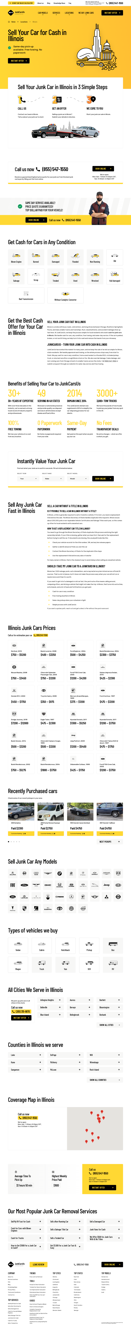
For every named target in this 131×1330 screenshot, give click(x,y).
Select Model (72, 473)
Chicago (55, 1297)
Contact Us (11, 1295)
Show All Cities (106, 1025)
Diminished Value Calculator (38, 1292)
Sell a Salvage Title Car (59, 1229)
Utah (75, 1279)
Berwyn (73, 1007)
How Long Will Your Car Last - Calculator (37, 1295)
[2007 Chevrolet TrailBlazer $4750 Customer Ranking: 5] (110, 812)
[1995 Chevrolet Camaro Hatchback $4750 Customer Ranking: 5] (80, 812)
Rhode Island (77, 1292)
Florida (76, 1308)
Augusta (55, 1287)
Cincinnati (56, 1279)
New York (76, 1277)
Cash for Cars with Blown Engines (21, 1229)
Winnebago (94, 1062)
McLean (53, 1069)
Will (91, 1055)
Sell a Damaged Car (97, 1221)
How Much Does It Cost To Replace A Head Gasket (37, 1318)
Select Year (21, 473)
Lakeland (55, 1284)
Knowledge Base (59, 3)
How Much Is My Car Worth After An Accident (38, 1314)
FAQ (9, 1282)
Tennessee (77, 1290)
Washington (77, 1297)
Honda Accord (105, 1279)
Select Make (46, 473)
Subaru (103, 1290)
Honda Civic (104, 1277)
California (76, 1295)
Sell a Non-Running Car (59, 1221)
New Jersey (77, 1282)
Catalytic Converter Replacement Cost (35, 1310)
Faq (70, 3)
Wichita (55, 1277)
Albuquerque (56, 1300)
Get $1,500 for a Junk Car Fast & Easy (63, 1246)
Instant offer (111, 12)
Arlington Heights (47, 1000)
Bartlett (102, 1000)
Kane (13, 1062)
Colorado (76, 1287)
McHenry (53, 1062)
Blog (48, 3)
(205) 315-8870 (23, 1011)
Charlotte (55, 1292)
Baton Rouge (56, 1305)
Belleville (43, 1007)
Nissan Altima (105, 1282)
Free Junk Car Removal (36, 1277)
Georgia (76, 1310)
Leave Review (38, 1264)
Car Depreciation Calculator (37, 1290)
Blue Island (44, 1014)
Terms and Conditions (14, 1292)
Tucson (55, 1302)
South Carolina (78, 1305)
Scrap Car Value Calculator (22, 3)
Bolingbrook (74, 1014)
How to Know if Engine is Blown (38, 1304)
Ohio (75, 1300)
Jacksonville (56, 1295)
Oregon (76, 1302)
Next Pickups (105, 841)
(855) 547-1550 (116, 3)
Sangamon (15, 1069)
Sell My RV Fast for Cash (20, 1221)
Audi (102, 1292)
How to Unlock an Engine (36, 1307)
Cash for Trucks (17, 1238)
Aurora (72, 1000)
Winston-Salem (57, 1310)
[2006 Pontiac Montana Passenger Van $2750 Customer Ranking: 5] (51, 812)
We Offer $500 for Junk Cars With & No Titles (101, 1238)
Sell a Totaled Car (57, 1238)
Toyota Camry (105, 1284)
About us (40, 3)
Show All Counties (98, 1079)
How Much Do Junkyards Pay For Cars (38, 1322)
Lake (13, 1055)
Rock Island (94, 1069)
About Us (10, 1277)
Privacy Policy (11, 1290)
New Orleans (56, 1308)
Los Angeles (56, 1282)
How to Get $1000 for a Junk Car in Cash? (24, 1246)
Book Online (101, 168)
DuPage (53, 1055)
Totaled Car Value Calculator (38, 1287)
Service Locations (13, 1279)
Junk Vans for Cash (97, 1229)
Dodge (103, 1287)
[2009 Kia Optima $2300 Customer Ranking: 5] (21, 812)
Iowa (75, 1284)
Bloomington (104, 1007)
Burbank (103, 1014)
